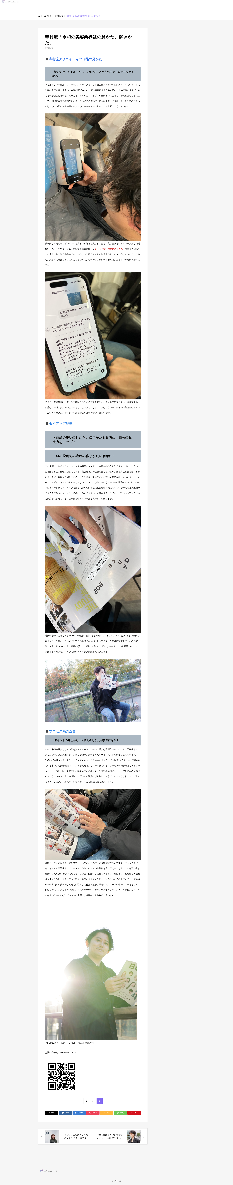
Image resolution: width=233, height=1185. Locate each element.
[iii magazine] (48, 1170)
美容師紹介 (49, 48)
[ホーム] (39, 16)
